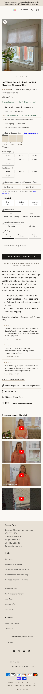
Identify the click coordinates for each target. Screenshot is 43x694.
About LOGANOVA (12, 623)
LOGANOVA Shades (20, 683)
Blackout (35, 235)
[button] (4, 9)
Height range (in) (8, 168)
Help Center (9, 559)
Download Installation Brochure (16, 580)
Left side (32, 226)
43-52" (8, 159)
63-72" (34, 159)
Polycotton (21, 235)
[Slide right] (26, 76)
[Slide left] (16, 76)
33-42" (34, 155)
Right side (11, 226)
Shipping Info (10, 604)
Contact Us (9, 628)
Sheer (8, 235)
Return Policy (9, 609)
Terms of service (22, 689)
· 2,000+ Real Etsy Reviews (19, 90)
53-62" (21, 159)
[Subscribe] (34, 642)
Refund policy (19, 685)
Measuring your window (13, 564)
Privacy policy (31, 685)
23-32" (21, 155)
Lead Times (9, 599)
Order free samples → (31, 133)
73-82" (8, 164)
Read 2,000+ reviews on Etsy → (13, 379)
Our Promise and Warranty (14, 594)
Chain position (13, 222)
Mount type (8, 209)
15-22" (8, 155)
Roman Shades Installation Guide (17, 569)
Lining (7, 231)
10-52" (8, 172)
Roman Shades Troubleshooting (16, 575)
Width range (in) (8, 152)
